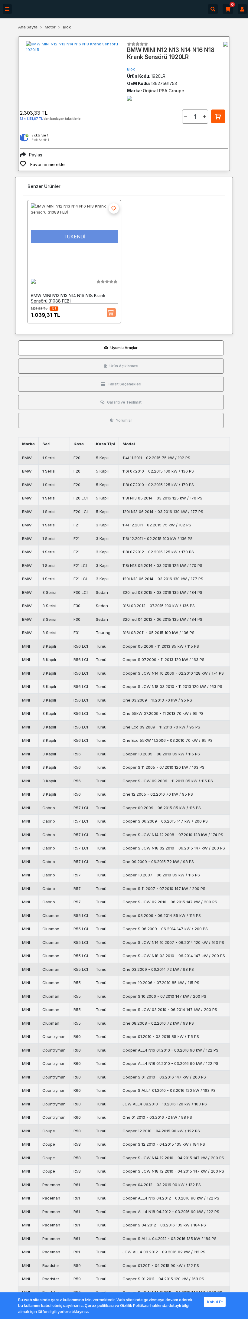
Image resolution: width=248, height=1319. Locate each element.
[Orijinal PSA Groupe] (225, 44)
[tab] (121, 347)
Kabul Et (215, 1301)
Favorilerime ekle (47, 164)
